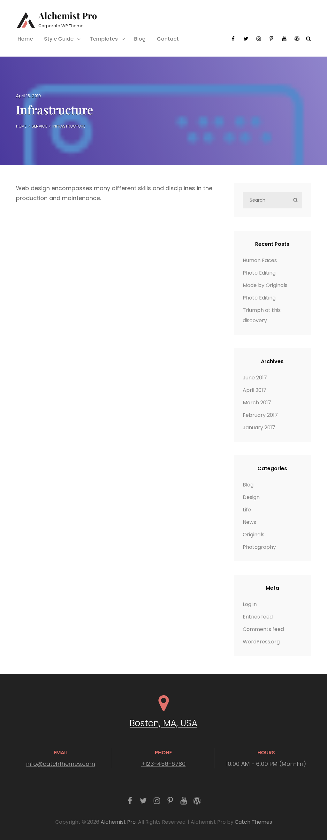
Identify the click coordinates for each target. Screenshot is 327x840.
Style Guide (58, 39)
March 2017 (257, 402)
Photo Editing (259, 272)
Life (247, 509)
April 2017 (254, 390)
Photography (259, 547)
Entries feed (258, 616)
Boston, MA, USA (163, 723)
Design (251, 497)
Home (25, 39)
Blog (140, 39)
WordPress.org (261, 641)
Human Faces (260, 260)
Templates (104, 39)
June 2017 (255, 377)
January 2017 (259, 427)
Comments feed (263, 629)
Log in (250, 604)
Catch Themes (253, 822)
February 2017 (260, 415)
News (249, 522)
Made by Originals (265, 285)
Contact (168, 39)
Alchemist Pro (67, 15)
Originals (253, 534)
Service (39, 126)
